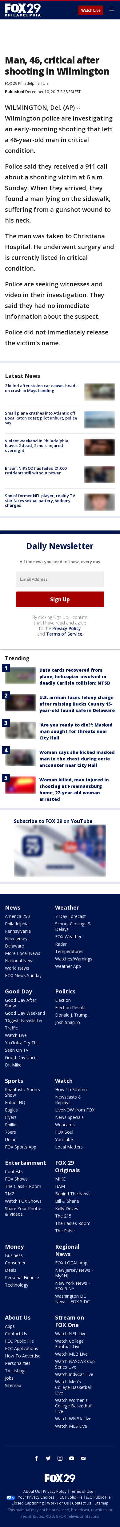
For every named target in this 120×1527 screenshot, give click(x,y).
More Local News (22, 953)
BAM (60, 1186)
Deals (10, 1270)
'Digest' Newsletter (24, 1020)
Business (14, 1255)
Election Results (70, 1007)
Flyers (11, 1117)
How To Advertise (23, 1356)
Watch (64, 1080)
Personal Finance (22, 1277)
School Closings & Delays (73, 926)
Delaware (14, 946)
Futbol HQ (15, 1102)
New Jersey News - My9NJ (74, 1273)
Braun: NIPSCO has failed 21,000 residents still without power (35, 470)
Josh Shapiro (67, 1022)
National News (19, 961)
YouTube (64, 1139)
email (83, 1458)
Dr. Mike (13, 1065)
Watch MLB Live (71, 1354)
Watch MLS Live (71, 1426)
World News (17, 968)
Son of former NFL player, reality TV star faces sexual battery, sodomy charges (40, 500)
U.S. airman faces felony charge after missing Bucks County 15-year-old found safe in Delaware (77, 703)
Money (14, 1246)
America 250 (17, 916)
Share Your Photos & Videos (23, 1211)
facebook (37, 1458)
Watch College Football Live (69, 1343)
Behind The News (72, 1194)
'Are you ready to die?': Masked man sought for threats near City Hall (76, 731)
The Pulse (65, 1231)
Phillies (11, 1125)
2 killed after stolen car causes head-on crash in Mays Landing (41, 388)
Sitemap (13, 1385)
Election (63, 1000)
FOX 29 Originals (67, 1166)
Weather (67, 907)
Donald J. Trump (71, 1015)
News (12, 907)
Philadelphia (17, 924)
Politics (65, 991)
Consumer (15, 1263)
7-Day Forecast (70, 916)
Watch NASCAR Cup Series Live (75, 1364)
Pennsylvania (18, 931)
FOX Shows (16, 1179)
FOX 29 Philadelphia (22, 83)
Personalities (17, 1363)
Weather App (68, 966)
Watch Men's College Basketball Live (73, 1387)
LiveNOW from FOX (74, 1110)
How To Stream (71, 1089)
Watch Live (91, 10)
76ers (10, 1132)
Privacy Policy (66, 628)
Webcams (65, 1125)
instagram (60, 1458)
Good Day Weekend (25, 1013)
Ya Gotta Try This (22, 1043)
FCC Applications (21, 1348)
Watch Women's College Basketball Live (73, 1405)
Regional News (67, 1250)
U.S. (46, 83)
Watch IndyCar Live (74, 1374)
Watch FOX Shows (23, 1201)
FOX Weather (68, 937)
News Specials (69, 1117)
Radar (61, 944)
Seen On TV (16, 1050)
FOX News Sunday (23, 975)
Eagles (11, 1110)
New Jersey (16, 938)
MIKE (60, 1179)
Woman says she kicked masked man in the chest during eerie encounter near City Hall (77, 758)
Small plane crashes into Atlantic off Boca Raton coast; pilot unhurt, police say (41, 417)
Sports (14, 1080)
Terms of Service (64, 634)
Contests (14, 1171)
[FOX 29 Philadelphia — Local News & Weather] (23, 9)
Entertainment (25, 1162)
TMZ (9, 1194)
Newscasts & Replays (68, 1099)
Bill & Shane (67, 1201)
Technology (16, 1285)
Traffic (11, 1028)
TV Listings (15, 1370)
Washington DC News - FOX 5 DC (72, 1298)
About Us (17, 1317)
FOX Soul (64, 1132)
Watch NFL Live (70, 1334)
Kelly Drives (66, 1208)
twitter (48, 1458)
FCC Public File (19, 1341)
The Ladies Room (72, 1223)
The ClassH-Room (23, 1186)
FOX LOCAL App (71, 1263)
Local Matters (69, 1147)
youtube (72, 1458)
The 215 (63, 1216)
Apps (10, 1326)
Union (11, 1139)
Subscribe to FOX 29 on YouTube (53, 821)
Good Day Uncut (21, 1057)
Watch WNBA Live (73, 1419)
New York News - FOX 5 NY (72, 1286)
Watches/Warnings (73, 959)
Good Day (18, 991)
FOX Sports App (20, 1147)
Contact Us (16, 1334)
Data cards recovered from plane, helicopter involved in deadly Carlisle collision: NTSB (74, 676)
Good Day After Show (20, 1003)
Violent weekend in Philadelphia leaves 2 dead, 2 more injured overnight (36, 445)
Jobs (9, 1378)
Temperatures (69, 951)
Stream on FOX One (69, 1321)
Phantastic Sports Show (22, 1092)
